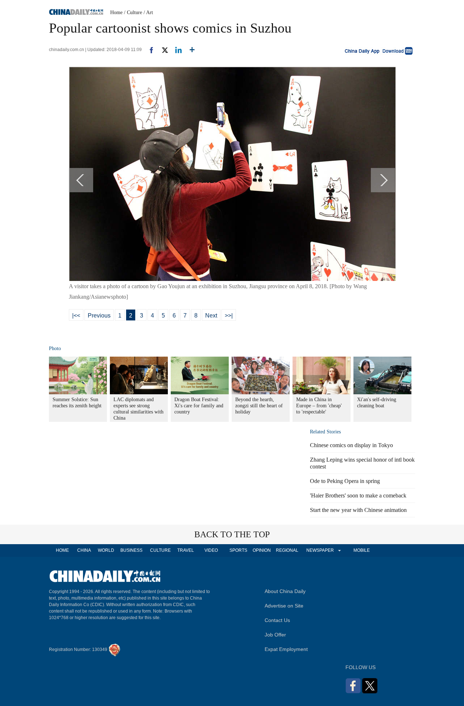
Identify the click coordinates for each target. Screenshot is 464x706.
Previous (99, 315)
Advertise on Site (284, 606)
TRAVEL (185, 550)
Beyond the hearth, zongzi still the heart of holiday (259, 406)
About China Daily (285, 591)
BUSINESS (131, 550)
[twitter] (162, 49)
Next (211, 315)
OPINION (262, 550)
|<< (76, 315)
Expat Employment (286, 649)
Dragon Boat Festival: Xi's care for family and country (198, 406)
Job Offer (275, 635)
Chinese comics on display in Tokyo (351, 445)
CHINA (84, 550)
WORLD (106, 550)
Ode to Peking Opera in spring (345, 481)
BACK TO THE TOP (232, 534)
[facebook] (148, 49)
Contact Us (277, 620)
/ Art (148, 12)
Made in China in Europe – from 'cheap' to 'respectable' (319, 406)
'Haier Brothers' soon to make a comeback (358, 495)
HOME (62, 550)
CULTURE (160, 550)
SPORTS (238, 550)
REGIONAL (287, 550)
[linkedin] (175, 49)
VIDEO (211, 550)
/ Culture (133, 12)
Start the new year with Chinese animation (358, 510)
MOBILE (361, 550)
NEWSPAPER (319, 550)
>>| (229, 315)
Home (116, 12)
